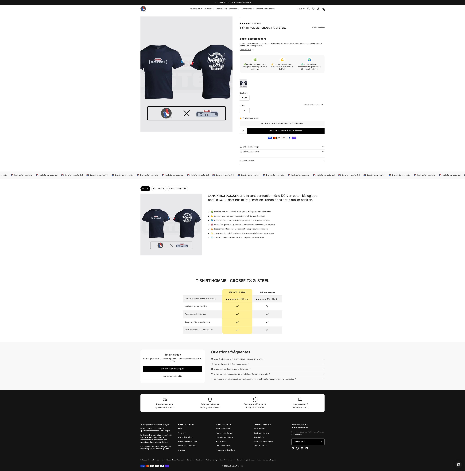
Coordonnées (229, 460)
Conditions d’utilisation (196, 460)
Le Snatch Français (235, 466)
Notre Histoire (259, 428)
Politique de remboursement (151, 460)
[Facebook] (292, 448)
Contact (181, 433)
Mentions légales (269, 460)
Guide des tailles (313, 104)
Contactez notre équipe (172, 369)
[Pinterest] (302, 448)
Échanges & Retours (186, 446)
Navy (244, 98)
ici (307, 407)
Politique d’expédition (214, 460)
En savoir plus (245, 49)
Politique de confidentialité (175, 460)
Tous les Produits (223, 428)
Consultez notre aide (172, 376)
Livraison (181, 450)
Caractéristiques (177, 188)
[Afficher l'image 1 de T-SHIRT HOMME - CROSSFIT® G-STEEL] (243, 83)
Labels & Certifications (263, 441)
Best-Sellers (221, 441)
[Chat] (458, 464)
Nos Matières (259, 437)
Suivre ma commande (187, 441)
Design (145, 188)
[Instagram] (297, 448)
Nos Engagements (261, 433)
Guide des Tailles (185, 437)
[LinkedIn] (306, 448)
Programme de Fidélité (225, 450)
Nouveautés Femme (224, 437)
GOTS (291, 43)
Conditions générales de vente (249, 460)
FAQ (180, 428)
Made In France (260, 446)
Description (158, 188)
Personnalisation (223, 446)
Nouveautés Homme (225, 433)
